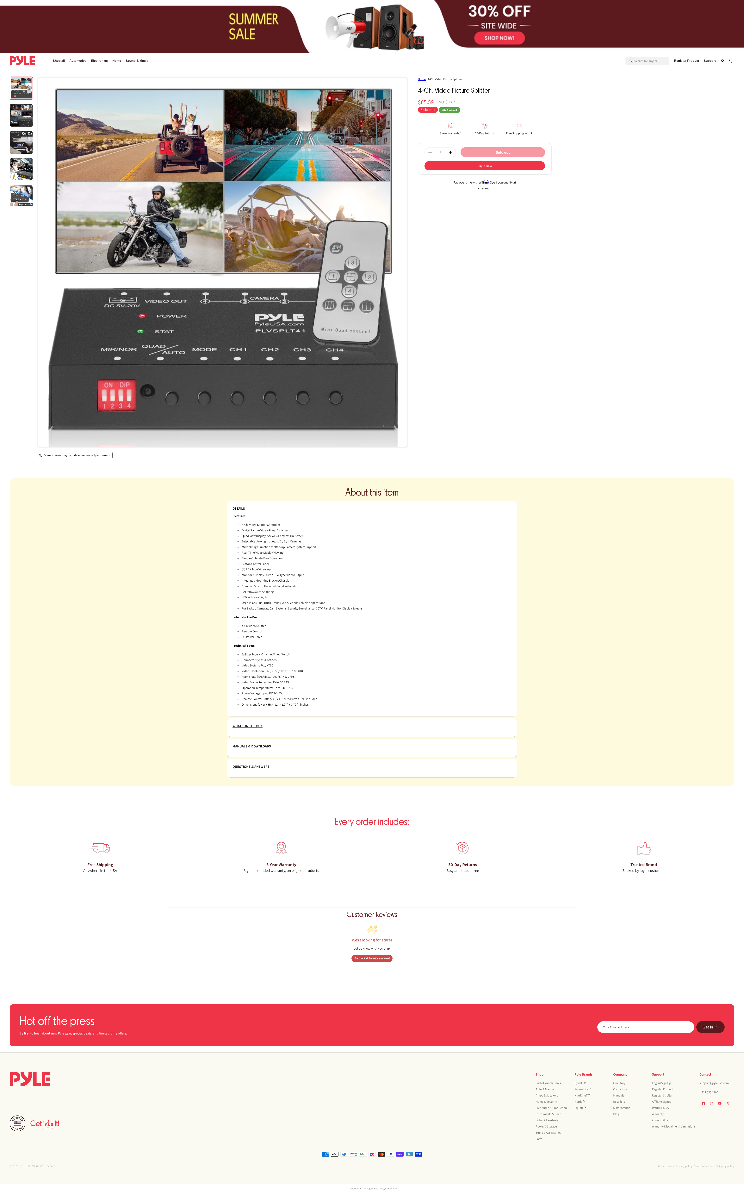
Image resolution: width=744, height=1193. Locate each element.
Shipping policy (725, 1166)
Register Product (662, 1089)
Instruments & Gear (548, 1114)
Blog (616, 1114)
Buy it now (484, 166)
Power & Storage (546, 1126)
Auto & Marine (545, 1089)
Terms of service (704, 1166)
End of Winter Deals (548, 1083)
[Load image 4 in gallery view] (21, 169)
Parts (539, 1139)
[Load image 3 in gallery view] (21, 142)
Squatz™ (580, 1108)
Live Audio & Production (551, 1108)
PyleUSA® (580, 1083)
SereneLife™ (582, 1089)
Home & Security (546, 1102)
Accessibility (660, 1120)
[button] (77, 61)
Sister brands (621, 1108)
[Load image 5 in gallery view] (21, 196)
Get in (708, 1027)
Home (422, 79)
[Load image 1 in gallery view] (21, 88)
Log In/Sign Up (661, 1083)
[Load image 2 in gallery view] (21, 115)
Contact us (620, 1089)
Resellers (619, 1102)
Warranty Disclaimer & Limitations (674, 1126)
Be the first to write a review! (372, 958)
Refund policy (666, 1166)
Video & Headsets (547, 1120)
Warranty (658, 1114)
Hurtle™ (580, 1102)
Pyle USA (25, 1166)
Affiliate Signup (662, 1102)
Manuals (618, 1095)
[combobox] (642, 61)
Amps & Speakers (547, 1095)
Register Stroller (662, 1095)
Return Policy (660, 1108)
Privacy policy (684, 1166)
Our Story (619, 1083)
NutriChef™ (582, 1095)
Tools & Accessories (548, 1133)
